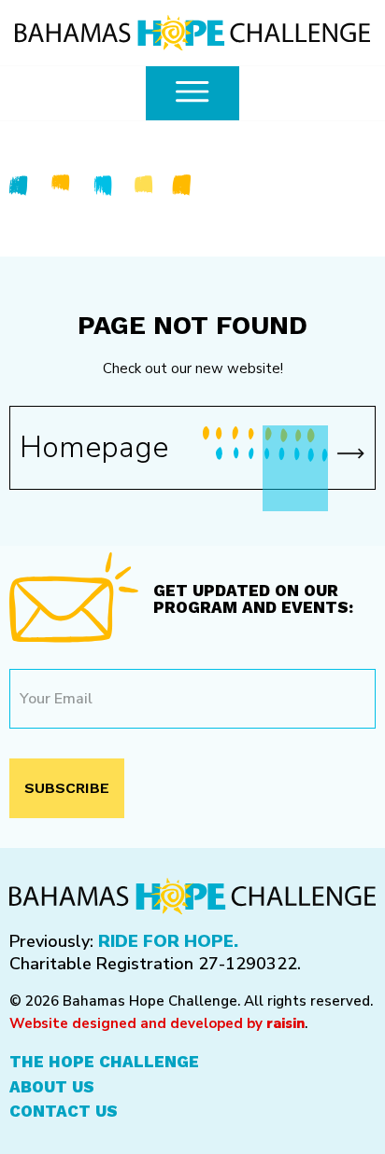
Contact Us (63, 1111)
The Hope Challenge (104, 1061)
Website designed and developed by (157, 1023)
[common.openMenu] (192, 93)
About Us (51, 1087)
